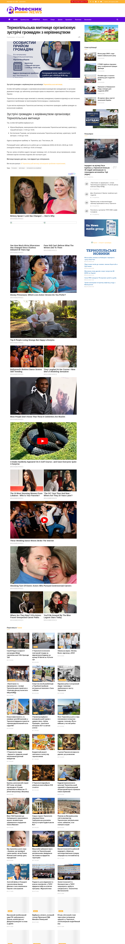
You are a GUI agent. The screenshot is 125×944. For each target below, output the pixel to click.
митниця (22, 168)
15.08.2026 (61, 726)
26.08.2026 (36, 662)
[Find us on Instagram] (98, 1)
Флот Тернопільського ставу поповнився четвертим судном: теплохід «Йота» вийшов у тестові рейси (68, 720)
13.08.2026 (10, 761)
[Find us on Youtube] (101, 1)
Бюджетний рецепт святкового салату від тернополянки (40, 754)
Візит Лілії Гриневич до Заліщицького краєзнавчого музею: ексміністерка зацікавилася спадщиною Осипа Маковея (17, 820)
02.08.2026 (36, 827)
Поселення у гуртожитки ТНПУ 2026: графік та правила (103, 211)
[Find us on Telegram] (95, 1)
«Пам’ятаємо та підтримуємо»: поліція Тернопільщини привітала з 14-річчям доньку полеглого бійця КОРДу (17, 688)
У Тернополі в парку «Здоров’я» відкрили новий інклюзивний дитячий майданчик (17, 755)
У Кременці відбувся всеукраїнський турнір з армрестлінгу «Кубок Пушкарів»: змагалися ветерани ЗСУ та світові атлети (41, 722)
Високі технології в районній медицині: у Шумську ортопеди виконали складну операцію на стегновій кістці (68, 852)
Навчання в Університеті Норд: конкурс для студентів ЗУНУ (106, 89)
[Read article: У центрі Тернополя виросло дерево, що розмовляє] (69, 742)
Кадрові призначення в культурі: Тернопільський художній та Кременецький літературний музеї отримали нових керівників (69, 787)
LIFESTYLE (36, 19)
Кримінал (69, 19)
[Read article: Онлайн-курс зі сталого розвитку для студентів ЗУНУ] (90, 79)
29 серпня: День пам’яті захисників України (106, 99)
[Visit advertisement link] (101, 33)
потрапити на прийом (34, 168)
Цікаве (60, 19)
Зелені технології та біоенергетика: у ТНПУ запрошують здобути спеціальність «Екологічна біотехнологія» (68, 886)
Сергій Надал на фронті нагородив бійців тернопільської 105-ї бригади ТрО (18, 654)
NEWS (15, 19)
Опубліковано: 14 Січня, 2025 (15, 37)
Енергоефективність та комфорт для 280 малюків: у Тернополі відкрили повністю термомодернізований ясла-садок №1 (18, 721)
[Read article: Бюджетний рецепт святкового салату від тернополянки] (43, 742)
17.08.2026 (36, 730)
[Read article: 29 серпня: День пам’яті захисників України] (90, 101)
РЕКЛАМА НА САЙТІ (12, 1)
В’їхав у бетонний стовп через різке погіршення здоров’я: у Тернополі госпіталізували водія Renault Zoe (69, 919)
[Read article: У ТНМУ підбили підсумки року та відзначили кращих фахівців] (90, 67)
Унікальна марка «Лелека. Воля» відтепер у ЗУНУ (67, 652)
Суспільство (25, 19)
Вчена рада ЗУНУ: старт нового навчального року (107, 54)
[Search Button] (117, 19)
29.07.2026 (36, 922)
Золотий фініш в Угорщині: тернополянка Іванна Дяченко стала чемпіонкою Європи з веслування (17, 885)
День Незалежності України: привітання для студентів (103, 194)
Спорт (53, 19)
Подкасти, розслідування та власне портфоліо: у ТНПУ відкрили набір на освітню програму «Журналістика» (42, 885)
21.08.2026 (61, 693)
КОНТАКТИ (22, 1)
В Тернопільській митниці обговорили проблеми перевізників (43, 163)
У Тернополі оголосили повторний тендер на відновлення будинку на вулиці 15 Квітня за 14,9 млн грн (42, 655)
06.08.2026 (10, 794)
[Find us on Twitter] (93, 1)
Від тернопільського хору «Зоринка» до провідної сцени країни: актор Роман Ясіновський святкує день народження (17, 853)
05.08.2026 (36, 790)
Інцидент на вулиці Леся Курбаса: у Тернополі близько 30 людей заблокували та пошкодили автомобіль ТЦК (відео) (97, 170)
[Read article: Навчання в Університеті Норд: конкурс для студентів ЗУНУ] (90, 90)
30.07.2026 (36, 891)
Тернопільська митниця (52, 84)
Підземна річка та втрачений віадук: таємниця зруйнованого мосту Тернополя (68, 687)
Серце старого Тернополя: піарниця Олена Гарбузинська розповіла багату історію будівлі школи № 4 (43, 820)
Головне (14, 168)
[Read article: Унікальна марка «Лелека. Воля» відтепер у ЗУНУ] (69, 641)
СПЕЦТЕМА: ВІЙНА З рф (80, 1)
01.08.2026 (36, 860)
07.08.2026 (61, 757)
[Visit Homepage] (24, 10)
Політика (78, 19)
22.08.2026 (10, 695)
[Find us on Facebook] (90, 1)
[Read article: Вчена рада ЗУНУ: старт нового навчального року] (90, 57)
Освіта (45, 19)
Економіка (87, 19)
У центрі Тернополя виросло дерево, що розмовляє (68, 753)
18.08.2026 (10, 728)
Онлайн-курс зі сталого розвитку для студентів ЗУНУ (106, 77)
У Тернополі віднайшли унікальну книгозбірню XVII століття (42, 785)
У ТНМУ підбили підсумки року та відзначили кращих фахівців (107, 66)
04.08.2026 (61, 794)
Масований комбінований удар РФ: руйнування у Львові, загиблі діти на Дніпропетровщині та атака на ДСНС (17, 919)
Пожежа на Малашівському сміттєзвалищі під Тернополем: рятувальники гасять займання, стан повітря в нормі (68, 820)
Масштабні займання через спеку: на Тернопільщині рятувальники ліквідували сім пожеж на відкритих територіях (42, 853)
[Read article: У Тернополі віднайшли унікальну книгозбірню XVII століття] (43, 773)
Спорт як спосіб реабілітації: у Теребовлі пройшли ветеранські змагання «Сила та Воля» (43, 687)
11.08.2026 (36, 759)
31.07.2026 (61, 858)
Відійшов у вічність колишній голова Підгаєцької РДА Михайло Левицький (43, 917)
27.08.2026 (10, 660)
